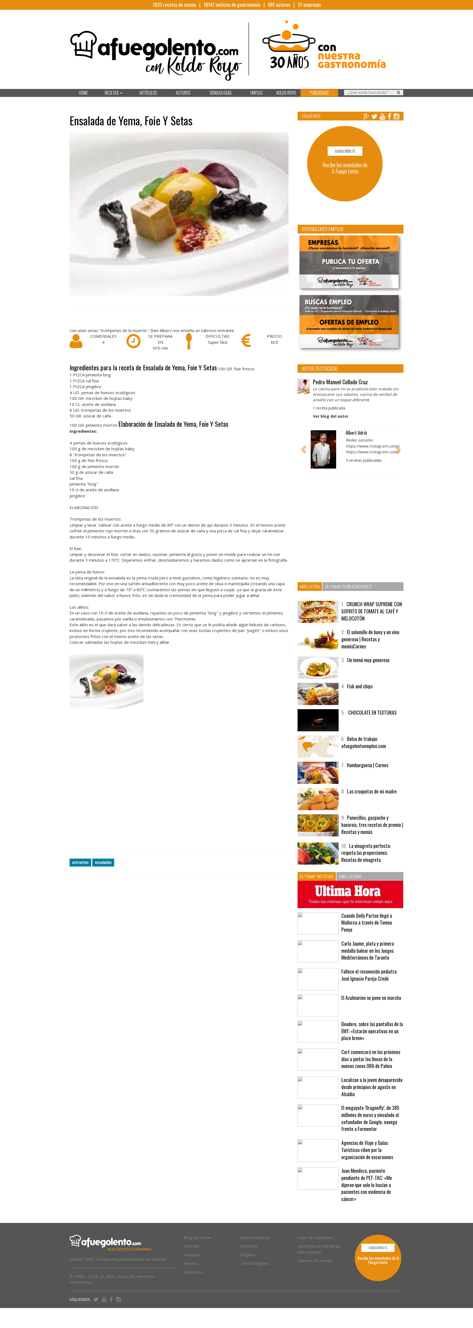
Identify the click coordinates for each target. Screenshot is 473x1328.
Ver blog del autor (330, 416)
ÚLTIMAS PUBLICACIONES (348, 586)
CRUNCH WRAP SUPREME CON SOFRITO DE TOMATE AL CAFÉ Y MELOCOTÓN (371, 611)
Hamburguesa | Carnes (367, 765)
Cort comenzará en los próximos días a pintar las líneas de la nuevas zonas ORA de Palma (370, 1058)
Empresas (193, 1272)
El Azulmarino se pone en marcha (371, 997)
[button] (303, 449)
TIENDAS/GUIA (220, 93)
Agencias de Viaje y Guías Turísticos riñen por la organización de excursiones (367, 1149)
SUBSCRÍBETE (345, 151)
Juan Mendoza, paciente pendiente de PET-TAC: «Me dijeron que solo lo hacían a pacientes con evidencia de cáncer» (366, 1184)
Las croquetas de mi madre (372, 791)
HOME (83, 93)
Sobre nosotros (255, 1237)
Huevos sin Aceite (314, 1260)
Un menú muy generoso (368, 659)
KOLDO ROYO (286, 93)
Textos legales (255, 1263)
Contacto (249, 1246)
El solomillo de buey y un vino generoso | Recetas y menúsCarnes (370, 638)
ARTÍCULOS (148, 93)
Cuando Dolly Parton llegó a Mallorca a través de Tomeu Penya (366, 922)
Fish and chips (360, 686)
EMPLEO (256, 93)
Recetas (191, 1246)
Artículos (192, 1254)
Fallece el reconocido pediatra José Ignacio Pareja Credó (369, 975)
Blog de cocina (197, 1237)
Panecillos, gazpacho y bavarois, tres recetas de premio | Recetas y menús (372, 824)
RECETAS (112, 93)
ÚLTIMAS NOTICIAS (317, 876)
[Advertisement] (179, 781)
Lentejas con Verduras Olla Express (319, 1248)
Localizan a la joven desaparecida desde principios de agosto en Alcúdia (371, 1086)
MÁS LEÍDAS (350, 876)
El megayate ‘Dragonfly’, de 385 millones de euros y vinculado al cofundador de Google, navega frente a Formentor (370, 1118)
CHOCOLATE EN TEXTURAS (372, 712)
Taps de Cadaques (315, 1237)
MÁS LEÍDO (310, 586)
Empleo (248, 1254)
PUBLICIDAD (319, 93)
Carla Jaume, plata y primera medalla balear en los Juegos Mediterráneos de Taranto (367, 950)
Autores (191, 1263)
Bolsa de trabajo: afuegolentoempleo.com (363, 742)
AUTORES (183, 93)
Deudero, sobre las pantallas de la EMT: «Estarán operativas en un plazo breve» (372, 1030)
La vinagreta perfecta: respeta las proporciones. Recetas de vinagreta (366, 852)
